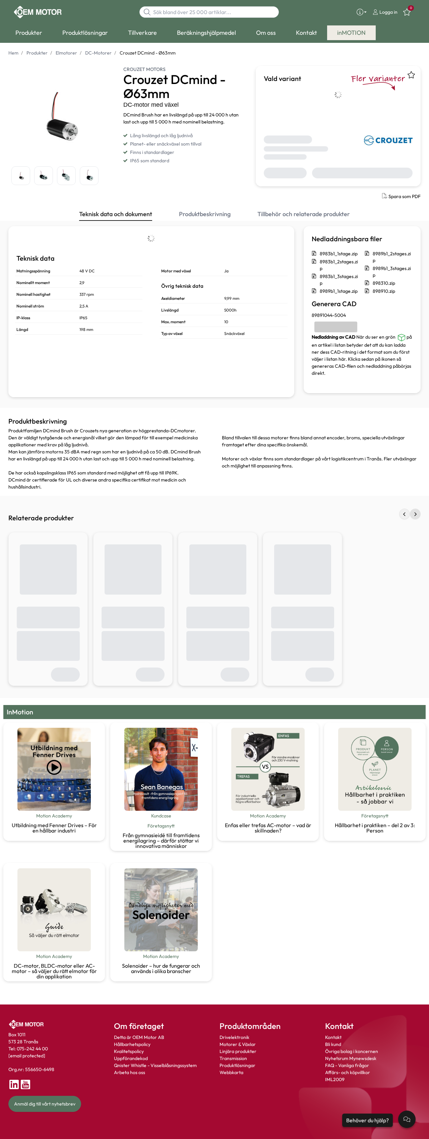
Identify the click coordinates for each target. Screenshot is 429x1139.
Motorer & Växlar (238, 1044)
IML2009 (335, 1079)
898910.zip (384, 291)
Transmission (233, 1058)
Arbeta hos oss (129, 1072)
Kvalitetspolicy (129, 1051)
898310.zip (384, 283)
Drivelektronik (234, 1037)
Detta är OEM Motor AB (139, 1037)
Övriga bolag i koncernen (351, 1051)
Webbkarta (231, 1072)
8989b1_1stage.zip (339, 291)
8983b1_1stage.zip (339, 254)
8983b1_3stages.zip (339, 279)
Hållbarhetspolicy (132, 1044)
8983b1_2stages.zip (339, 265)
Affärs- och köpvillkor (347, 1072)
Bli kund (333, 1044)
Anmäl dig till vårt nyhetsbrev (44, 1104)
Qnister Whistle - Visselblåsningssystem (155, 1065)
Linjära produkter (238, 1051)
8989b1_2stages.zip (392, 257)
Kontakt (333, 1037)
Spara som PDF (404, 196)
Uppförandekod (131, 1058)
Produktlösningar (237, 1065)
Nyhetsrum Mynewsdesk (350, 1058)
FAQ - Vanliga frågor (347, 1065)
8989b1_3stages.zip (392, 271)
